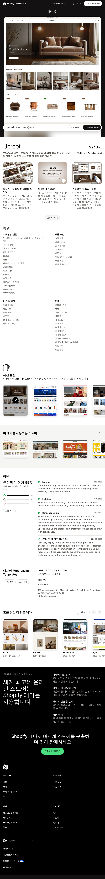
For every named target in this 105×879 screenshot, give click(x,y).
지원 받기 (9, 582)
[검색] (73, 4)
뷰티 (5, 787)
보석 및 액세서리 (10, 792)
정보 (55, 813)
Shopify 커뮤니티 (10, 822)
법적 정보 (57, 822)
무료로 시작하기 (93, 3)
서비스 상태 (58, 827)
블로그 (6, 827)
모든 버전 (56, 573)
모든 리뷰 (9, 511)
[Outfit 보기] (75, 400)
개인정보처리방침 (10, 855)
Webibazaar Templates (87, 153)
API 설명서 (7, 818)
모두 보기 (83, 612)
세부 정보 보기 (44, 573)
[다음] (100, 433)
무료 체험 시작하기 (52, 751)
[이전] (94, 433)
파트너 (56, 818)
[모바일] (55, 11)
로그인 (79, 3)
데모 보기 (75, 127)
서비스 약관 (8, 848)
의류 (5, 782)
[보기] (15, 449)
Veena (7, 152)
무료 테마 (57, 787)
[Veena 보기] (45, 400)
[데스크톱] (50, 11)
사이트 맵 (7, 867)
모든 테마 (23, 582)
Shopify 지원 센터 (11, 813)
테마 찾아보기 (59, 3)
